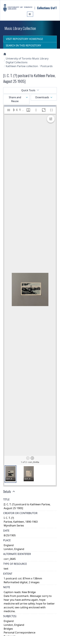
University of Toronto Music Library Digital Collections (27, 60)
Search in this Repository (23, 45)
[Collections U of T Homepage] (4, 54)
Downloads (42, 97)
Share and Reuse (15, 99)
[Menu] (30, 14)
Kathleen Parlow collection (22, 66)
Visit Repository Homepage (24, 39)
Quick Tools (28, 90)
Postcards (46, 66)
